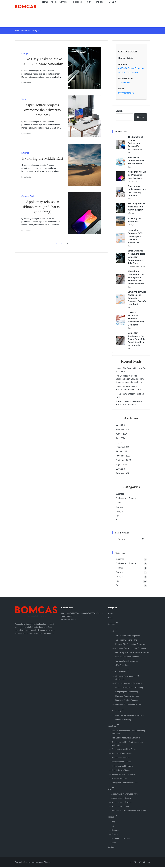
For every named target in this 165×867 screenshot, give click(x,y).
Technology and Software (122, 766)
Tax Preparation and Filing (126, 640)
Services (111, 624)
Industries (112, 726)
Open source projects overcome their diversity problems (42, 109)
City (109, 789)
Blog (113, 822)
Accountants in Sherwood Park (125, 794)
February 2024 (122, 447)
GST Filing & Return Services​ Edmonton (132, 652)
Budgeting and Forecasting (126, 692)
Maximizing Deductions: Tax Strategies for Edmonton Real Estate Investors (136, 277)
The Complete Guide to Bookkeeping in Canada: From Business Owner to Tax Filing (130, 379)
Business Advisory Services (127, 696)
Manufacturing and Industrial (123, 774)
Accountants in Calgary (121, 798)
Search (119, 111)
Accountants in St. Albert (122, 802)
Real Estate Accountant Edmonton (126, 738)
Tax (129, 153)
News (114, 843)
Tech (23, 99)
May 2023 (120, 469)
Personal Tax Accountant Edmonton (130, 644)
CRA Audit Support (123, 665)
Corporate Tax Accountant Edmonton (130, 648)
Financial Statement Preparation (128, 683)
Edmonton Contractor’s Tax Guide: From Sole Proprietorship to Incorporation (136, 339)
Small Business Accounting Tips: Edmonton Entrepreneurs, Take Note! (136, 257)
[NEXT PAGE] (67, 243)
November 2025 (123, 429)
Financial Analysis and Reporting (129, 687)
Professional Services (121, 757)
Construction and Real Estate (124, 749)
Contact (111, 847)
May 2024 (120, 443)
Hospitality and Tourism (121, 770)
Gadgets (25, 196)
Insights (111, 817)
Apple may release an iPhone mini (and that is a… (137, 175)
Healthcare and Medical (121, 762)
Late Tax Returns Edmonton (127, 657)
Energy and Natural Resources (125, 783)
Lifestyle (25, 53)
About (110, 618)
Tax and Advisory (119, 671)
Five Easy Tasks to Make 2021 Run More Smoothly (42, 61)
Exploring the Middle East (42, 158)
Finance (139, 266)
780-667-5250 (124, 83)
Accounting (116, 710)
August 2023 (121, 464)
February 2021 (122, 473)
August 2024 (121, 434)
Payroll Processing (123, 719)
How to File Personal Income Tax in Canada (136, 160)
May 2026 (120, 425)
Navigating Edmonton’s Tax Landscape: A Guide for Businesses (136, 236)
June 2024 (120, 438)
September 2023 (123, 460)
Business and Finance (126, 498)
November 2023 (123, 456)
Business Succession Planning (128, 704)
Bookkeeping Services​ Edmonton (129, 715)
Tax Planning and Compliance (127, 636)
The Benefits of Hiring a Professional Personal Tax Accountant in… (136, 143)
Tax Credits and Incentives (126, 661)
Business (131, 266)
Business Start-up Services (126, 700)
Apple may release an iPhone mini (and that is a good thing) (42, 206)
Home (17, 31)
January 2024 (122, 451)
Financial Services (119, 778)
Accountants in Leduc (121, 806)
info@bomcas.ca (126, 93)
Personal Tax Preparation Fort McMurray (129, 811)
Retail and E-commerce (121, 753)
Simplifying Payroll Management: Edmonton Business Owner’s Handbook (137, 298)
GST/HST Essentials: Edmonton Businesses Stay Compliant (136, 318)
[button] (67, 243)
